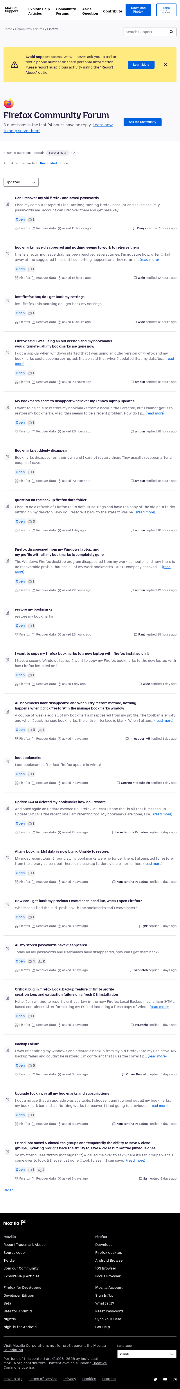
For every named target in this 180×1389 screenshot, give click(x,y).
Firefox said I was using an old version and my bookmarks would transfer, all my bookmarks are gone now (63, 343)
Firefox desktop (108, 1252)
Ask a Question (90, 11)
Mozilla (14, 1223)
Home (8, 29)
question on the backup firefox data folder (50, 500)
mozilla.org (13, 1379)
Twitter (10, 1260)
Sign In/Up (166, 10)
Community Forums (66, 11)
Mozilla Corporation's (31, 1345)
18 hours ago (167, 382)
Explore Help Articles (39, 11)
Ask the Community (142, 122)
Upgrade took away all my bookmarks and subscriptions (62, 1093)
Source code (14, 1252)
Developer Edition (19, 1295)
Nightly (10, 1319)
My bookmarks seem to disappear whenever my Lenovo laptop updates (75, 401)
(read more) (149, 260)
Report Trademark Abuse (24, 1245)
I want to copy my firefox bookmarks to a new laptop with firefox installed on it (82, 653)
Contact (109, 1379)
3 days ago (168, 1025)
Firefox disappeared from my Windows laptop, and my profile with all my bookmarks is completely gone (59, 552)
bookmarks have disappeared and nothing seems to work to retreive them (77, 247)
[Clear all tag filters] (74, 153)
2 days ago (168, 832)
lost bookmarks (28, 758)
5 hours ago (167, 228)
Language (124, 1346)
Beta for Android (18, 1311)
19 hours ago (167, 590)
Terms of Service (43, 1379)
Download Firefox (138, 10)
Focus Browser (108, 1276)
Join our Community (21, 1268)
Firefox (24, 228)
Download (104, 1245)
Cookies (89, 1379)
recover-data (57, 152)
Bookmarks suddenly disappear (41, 450)
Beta (7, 1303)
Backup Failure (27, 1044)
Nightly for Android (20, 1327)
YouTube (165, 1379)
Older (8, 1190)
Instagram (174, 1379)
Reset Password (109, 1311)
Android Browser (109, 1260)
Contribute (112, 11)
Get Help (102, 1327)
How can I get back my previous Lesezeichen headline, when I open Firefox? (78, 901)
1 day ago (169, 684)
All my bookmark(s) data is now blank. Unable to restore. (62, 851)
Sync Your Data (108, 1319)
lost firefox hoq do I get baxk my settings (50, 297)
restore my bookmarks (33, 609)
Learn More (141, 65)
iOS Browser (105, 1268)
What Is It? (104, 1303)
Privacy (69, 1379)
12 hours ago (167, 278)
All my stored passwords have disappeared (51, 945)
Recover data (46, 228)
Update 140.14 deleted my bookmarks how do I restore (60, 802)
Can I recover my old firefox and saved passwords (57, 198)
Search (171, 31)
